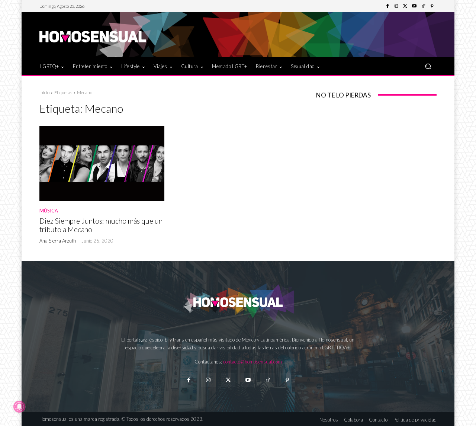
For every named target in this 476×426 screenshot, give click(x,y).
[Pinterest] (432, 6)
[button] (428, 66)
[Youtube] (414, 6)
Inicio (44, 92)
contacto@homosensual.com (252, 362)
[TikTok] (423, 6)
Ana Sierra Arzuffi (57, 241)
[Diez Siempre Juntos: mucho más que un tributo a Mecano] (101, 163)
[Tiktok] (267, 380)
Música (48, 210)
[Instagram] (396, 6)
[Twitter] (405, 6)
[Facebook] (387, 6)
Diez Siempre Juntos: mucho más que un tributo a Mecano (101, 225)
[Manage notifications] (19, 407)
